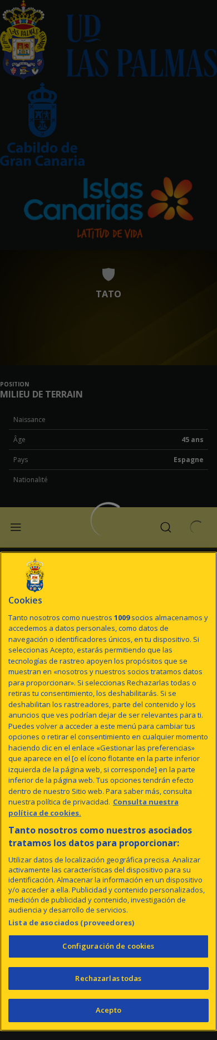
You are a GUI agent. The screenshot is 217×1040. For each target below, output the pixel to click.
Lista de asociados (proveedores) (71, 923)
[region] (108, 791)
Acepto (108, 1010)
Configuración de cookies (108, 946)
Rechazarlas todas (108, 978)
